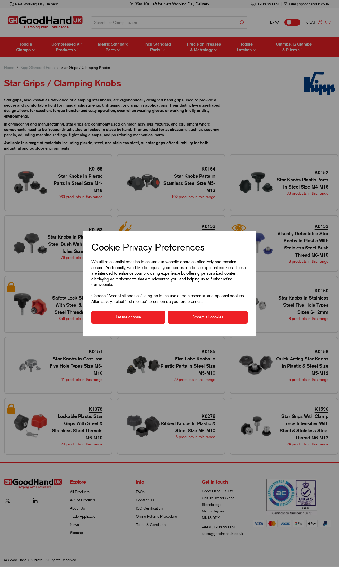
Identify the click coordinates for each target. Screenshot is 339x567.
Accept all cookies (207, 317)
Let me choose (128, 317)
